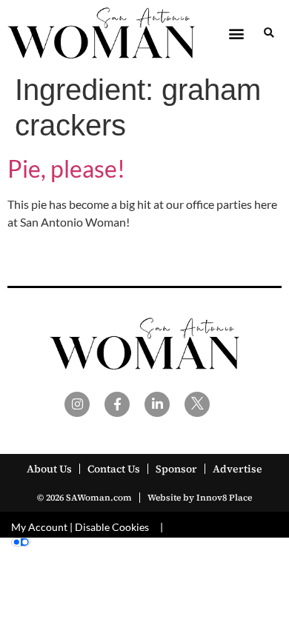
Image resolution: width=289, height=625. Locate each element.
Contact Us (113, 468)
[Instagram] (77, 404)
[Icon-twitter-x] (197, 404)
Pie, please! (66, 168)
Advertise (237, 468)
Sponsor (176, 468)
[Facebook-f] (117, 404)
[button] (236, 33)
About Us (49, 468)
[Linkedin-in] (157, 404)
